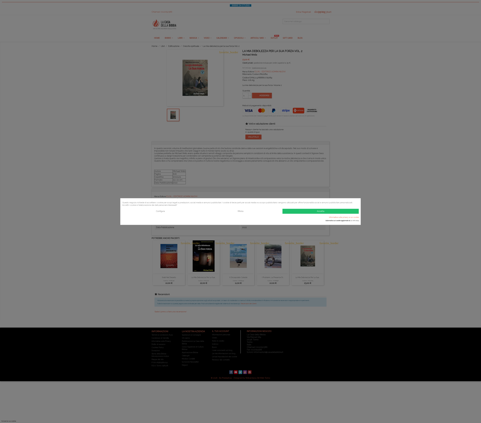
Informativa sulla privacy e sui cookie (344, 217)
